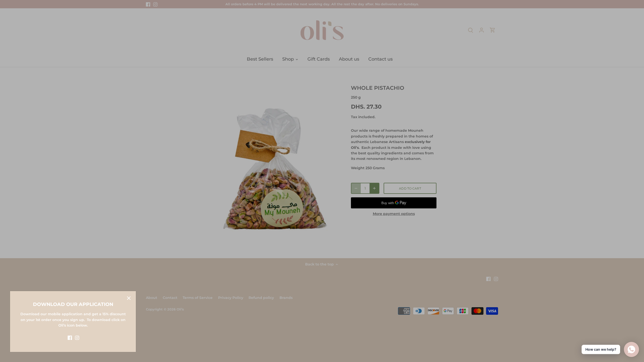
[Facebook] (70, 337)
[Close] (128, 298)
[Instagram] (77, 337)
